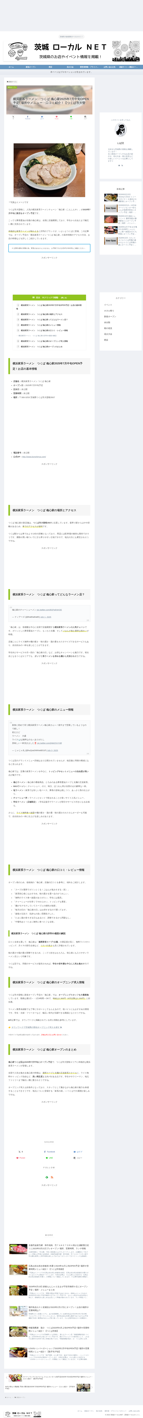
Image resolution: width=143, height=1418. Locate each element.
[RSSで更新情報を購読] (52, 1177)
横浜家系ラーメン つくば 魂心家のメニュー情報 (41, 325)
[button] (85, 117)
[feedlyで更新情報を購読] (47, 1177)
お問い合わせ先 (134, 1411)
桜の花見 (99, 1411)
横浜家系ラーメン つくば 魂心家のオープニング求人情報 (44, 341)
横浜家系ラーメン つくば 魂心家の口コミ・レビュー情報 (44, 330)
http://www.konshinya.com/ (34, 457)
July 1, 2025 (45, 617)
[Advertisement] (67, 15)
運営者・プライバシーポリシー (115, 1411)
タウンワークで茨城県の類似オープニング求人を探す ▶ (36, 1027)
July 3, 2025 (52, 750)
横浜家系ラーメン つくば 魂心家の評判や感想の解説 (38, 336)
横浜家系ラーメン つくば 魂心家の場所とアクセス (41, 314)
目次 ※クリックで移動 (48, 297)
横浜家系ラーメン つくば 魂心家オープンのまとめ (41, 347)
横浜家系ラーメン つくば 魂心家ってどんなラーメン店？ (44, 320)
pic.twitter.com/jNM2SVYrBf (49, 743)
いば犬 (120, 143)
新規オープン (13, 82)
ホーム (80, 1411)
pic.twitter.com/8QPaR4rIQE (49, 610)
